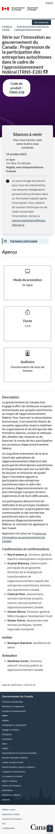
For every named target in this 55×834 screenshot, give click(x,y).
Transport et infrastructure (13, 771)
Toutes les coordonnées (12, 702)
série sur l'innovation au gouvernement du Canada (24, 537)
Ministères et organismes (13, 706)
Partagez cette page (23, 241)
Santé (4, 743)
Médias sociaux (8, 809)
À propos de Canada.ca (12, 819)
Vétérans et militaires (11, 795)
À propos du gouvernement (14, 711)
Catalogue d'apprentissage (27, 29)
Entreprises (7, 734)
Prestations (7, 739)
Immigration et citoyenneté (14, 725)
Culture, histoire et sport (12, 762)
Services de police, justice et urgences (18, 767)
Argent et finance (9, 781)
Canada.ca (7, 26)
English (49, 2)
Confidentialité (8, 828)
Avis (3, 823)
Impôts (5, 748)
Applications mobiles (11, 814)
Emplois (5, 720)
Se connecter (41, 22)
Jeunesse (6, 799)
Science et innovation (11, 785)
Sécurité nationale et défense (15, 757)
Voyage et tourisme (10, 729)
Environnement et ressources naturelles (19, 753)
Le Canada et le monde (12, 776)
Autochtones (7, 790)
